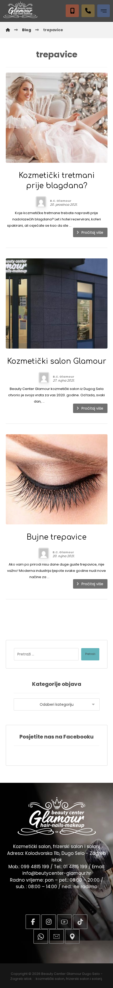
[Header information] (89, 10)
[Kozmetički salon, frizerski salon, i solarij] (20, 10)
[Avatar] (41, 201)
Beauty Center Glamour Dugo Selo (70, 973)
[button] (103, 10)
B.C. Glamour (60, 200)
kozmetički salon (50, 978)
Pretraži (90, 654)
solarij (97, 978)
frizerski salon (77, 978)
